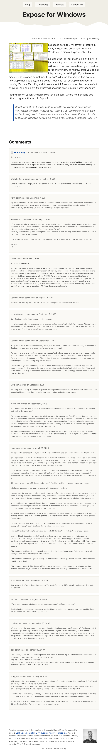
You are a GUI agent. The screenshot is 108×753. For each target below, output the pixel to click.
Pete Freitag (19, 152)
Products (59, 4)
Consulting (42, 4)
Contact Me (77, 4)
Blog (27, 4)
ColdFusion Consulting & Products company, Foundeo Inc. (41, 733)
